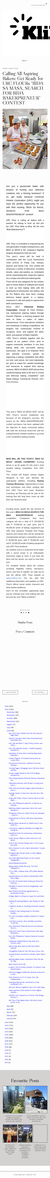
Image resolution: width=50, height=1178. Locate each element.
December (11, 712)
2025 (7, 709)
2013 (7, 1056)
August (10, 724)
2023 (7, 1025)
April (9, 1009)
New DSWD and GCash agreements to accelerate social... (24, 892)
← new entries (10, 692)
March (9, 1012)
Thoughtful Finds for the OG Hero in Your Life (26, 951)
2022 (7, 1028)
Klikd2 (16, 1175)
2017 (7, 1044)
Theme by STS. (30, 1175)
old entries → (40, 692)
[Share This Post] (23, 613)
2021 (7, 1032)
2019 (7, 1038)
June (9, 731)
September (11, 721)
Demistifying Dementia (18, 863)
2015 (7, 1050)
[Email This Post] (28, 613)
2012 (7, 1059)
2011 (6, 1062)
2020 (7, 1035)
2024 (7, 1022)
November (11, 715)
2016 (7, 1047)
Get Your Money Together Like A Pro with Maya (27, 987)
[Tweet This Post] (21, 613)
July (8, 727)
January (10, 1018)
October (10, 718)
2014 (7, 1053)
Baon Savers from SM (17, 964)
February (10, 1015)
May (8, 1006)
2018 (7, 1041)
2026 (7, 706)
